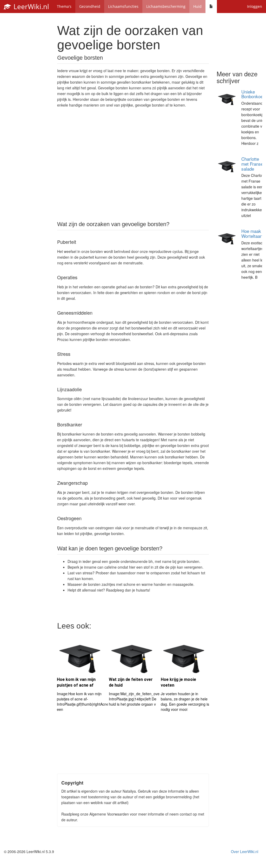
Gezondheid (89, 6)
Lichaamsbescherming (165, 6)
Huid (197, 6)
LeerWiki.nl (30, 6)
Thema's (64, 6)
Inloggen (254, 6)
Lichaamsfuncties (123, 6)
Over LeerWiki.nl (244, 851)
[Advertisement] (133, 163)
